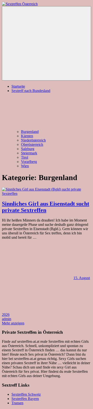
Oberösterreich (32, 144)
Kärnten (27, 136)
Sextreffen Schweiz (26, 394)
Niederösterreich (33, 140)
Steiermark (29, 153)
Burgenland (30, 132)
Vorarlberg (29, 162)
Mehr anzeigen (13, 323)
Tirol (24, 157)
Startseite (18, 86)
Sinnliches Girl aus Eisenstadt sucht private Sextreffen (45, 207)
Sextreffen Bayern (25, 399)
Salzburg (27, 149)
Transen (17, 403)
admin (6, 319)
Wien (25, 166)
